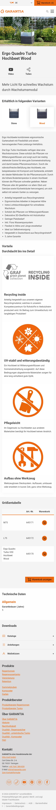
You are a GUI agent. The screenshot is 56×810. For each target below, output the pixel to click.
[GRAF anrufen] (16, 782)
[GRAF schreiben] (9, 782)
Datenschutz (20, 803)
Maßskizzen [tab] (13, 653)
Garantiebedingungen (15, 806)
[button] (53, 31)
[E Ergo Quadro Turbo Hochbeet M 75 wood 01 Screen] (28, 31)
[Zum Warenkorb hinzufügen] (44, 522)
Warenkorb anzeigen (42, 579)
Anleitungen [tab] (13, 645)
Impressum (7, 803)
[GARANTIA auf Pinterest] (32, 782)
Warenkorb (47, 3)
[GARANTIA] (12, 11)
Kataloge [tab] (11, 636)
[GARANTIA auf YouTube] (24, 782)
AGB (30, 803)
